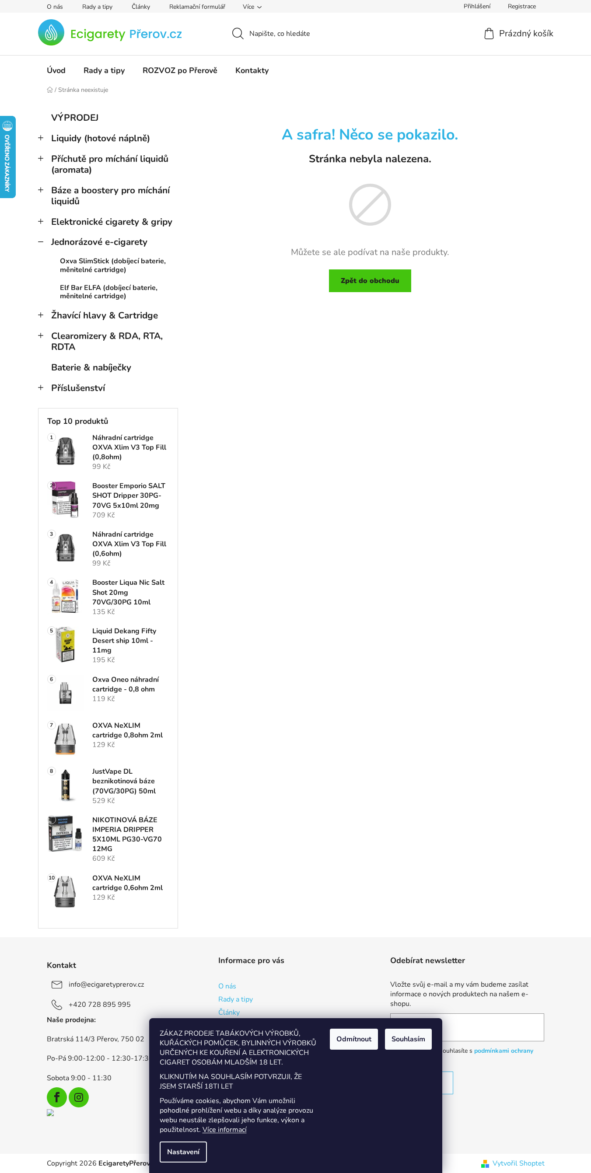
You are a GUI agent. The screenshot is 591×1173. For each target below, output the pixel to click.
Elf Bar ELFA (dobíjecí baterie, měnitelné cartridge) (108, 292)
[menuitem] (56, 70)
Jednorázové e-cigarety (99, 242)
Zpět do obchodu (370, 281)
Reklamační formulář (197, 7)
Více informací (225, 1130)
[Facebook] (57, 1097)
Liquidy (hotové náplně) (100, 138)
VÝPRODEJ (74, 118)
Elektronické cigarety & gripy (111, 222)
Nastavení (183, 1152)
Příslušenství (78, 388)
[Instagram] (79, 1097)
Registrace (522, 6)
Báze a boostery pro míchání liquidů (110, 195)
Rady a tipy (97, 7)
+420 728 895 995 (100, 1004)
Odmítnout (353, 1039)
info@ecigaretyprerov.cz (106, 984)
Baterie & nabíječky (91, 367)
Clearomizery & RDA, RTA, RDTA (107, 341)
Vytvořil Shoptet (519, 1163)
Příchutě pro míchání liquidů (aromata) (109, 164)
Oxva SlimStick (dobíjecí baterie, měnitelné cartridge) (113, 265)
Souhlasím (408, 1039)
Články (141, 7)
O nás (55, 7)
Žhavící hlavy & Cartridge (104, 315)
